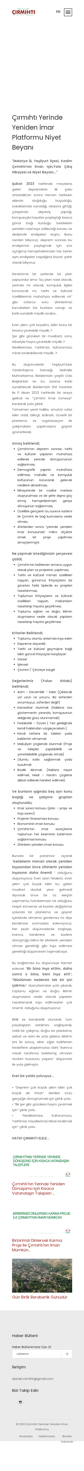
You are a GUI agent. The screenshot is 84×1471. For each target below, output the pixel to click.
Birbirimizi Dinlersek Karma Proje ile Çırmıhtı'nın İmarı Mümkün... (37, 1245)
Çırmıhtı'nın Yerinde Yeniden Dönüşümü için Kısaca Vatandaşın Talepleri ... (38, 1188)
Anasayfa (26, 1436)
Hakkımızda (47, 1436)
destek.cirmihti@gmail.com (32, 1379)
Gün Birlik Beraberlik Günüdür (39, 1297)
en (58, 11)
